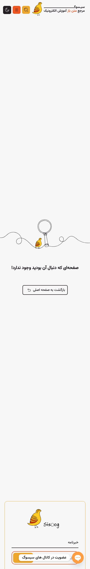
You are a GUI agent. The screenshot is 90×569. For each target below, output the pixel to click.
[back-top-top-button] (7, 10)
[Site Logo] (58, 10)
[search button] (26, 10)
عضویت (23, 557)
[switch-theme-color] (17, 10)
